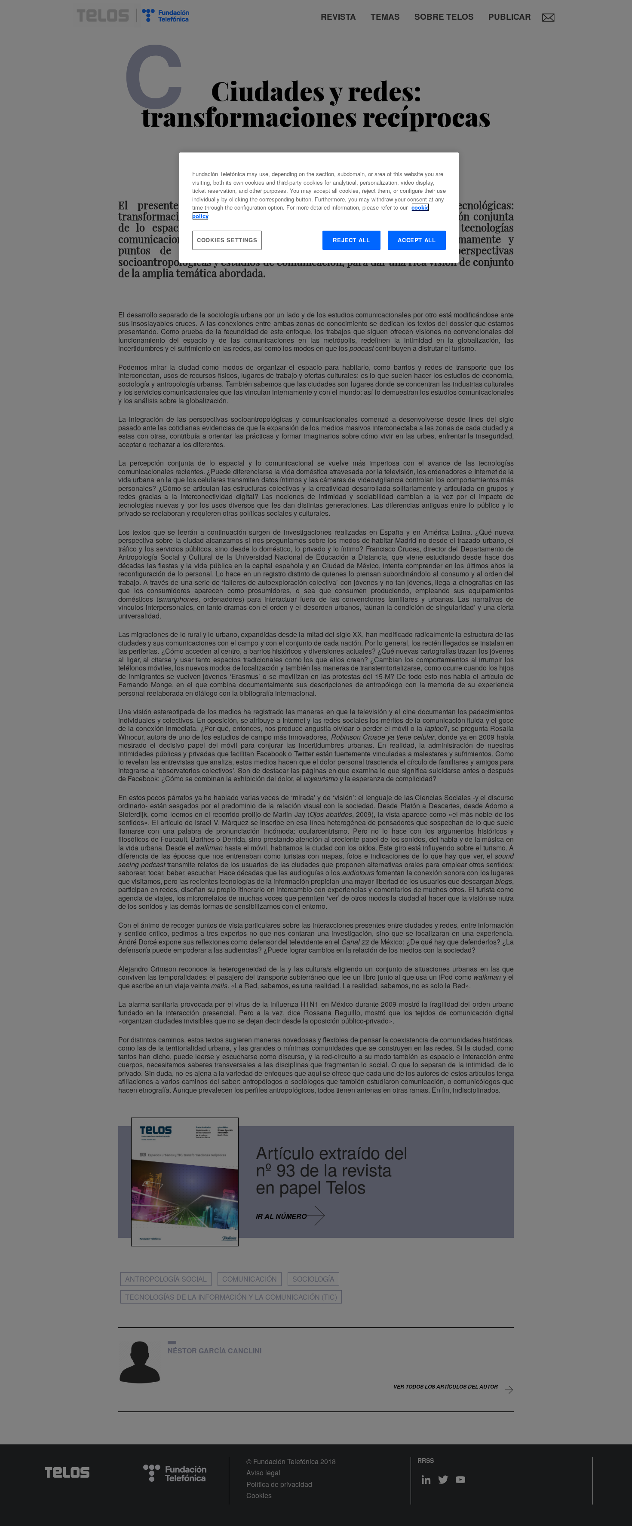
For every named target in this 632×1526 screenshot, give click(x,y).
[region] (319, 207)
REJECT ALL (351, 240)
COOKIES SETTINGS (227, 240)
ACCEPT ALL (417, 240)
